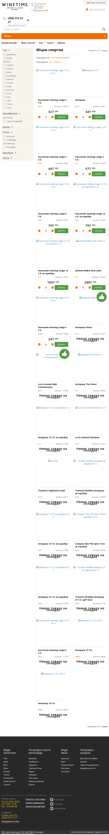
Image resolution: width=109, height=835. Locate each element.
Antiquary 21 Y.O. (84, 650)
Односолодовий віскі (89, 765)
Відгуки (38, 10)
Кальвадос (8, 778)
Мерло (32, 771)
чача (9, 107)
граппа (10, 68)
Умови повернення (35, 802)
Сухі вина (65, 771)
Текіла (6, 774)
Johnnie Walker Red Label (88, 270)
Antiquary (80, 100)
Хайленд (61, 42)
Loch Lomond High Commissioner (47, 385)
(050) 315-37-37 (16, 20)
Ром (5, 758)
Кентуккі (11, 136)
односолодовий (14, 121)
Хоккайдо (11, 147)
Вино (6, 768)
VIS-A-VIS (104, 832)
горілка (10, 65)
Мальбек (33, 758)
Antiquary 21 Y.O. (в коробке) (53, 597)
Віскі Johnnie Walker (89, 758)
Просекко (65, 758)
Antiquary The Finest (86, 384)
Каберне (33, 774)
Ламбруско (34, 761)
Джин (6, 761)
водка (9, 58)
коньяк (10, 82)
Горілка (7, 784)
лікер (9, 86)
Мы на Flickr (60, 808)
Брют (63, 761)
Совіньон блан (35, 768)
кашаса (10, 79)
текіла (9, 104)
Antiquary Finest (83, 327)
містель (10, 90)
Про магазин (40, 4)
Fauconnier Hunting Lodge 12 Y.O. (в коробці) (90, 215)
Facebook (59, 799)
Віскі (5, 765)
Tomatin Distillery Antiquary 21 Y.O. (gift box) (89, 598)
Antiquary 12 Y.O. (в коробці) (53, 437)
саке (9, 100)
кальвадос (12, 75)
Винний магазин (9, 42)
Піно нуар (33, 778)
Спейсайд (11, 140)
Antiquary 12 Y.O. (46, 703)
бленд (50, 42)
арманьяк (11, 54)
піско (9, 93)
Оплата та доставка (39, 6)
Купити (61, 117)
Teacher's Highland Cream (51, 490)
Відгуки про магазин (35, 806)
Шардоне (33, 765)
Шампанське (9, 781)
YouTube (58, 804)
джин (9, 72)
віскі (41, 42)
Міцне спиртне (28, 42)
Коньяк (7, 771)
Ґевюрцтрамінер (36, 781)
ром (8, 97)
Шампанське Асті (88, 768)
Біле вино (65, 768)
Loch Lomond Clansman (87, 437)
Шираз (32, 784)
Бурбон (83, 761)
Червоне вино (67, 765)
